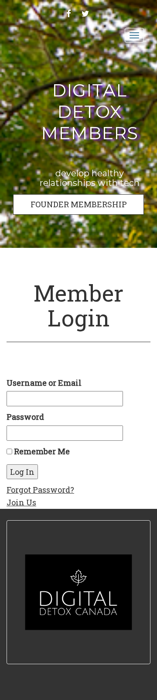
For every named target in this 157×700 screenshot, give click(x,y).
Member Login (78, 305)
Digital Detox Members (89, 111)
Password (25, 417)
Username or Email (44, 382)
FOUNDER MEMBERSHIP (79, 204)
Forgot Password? (40, 489)
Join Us (21, 502)
